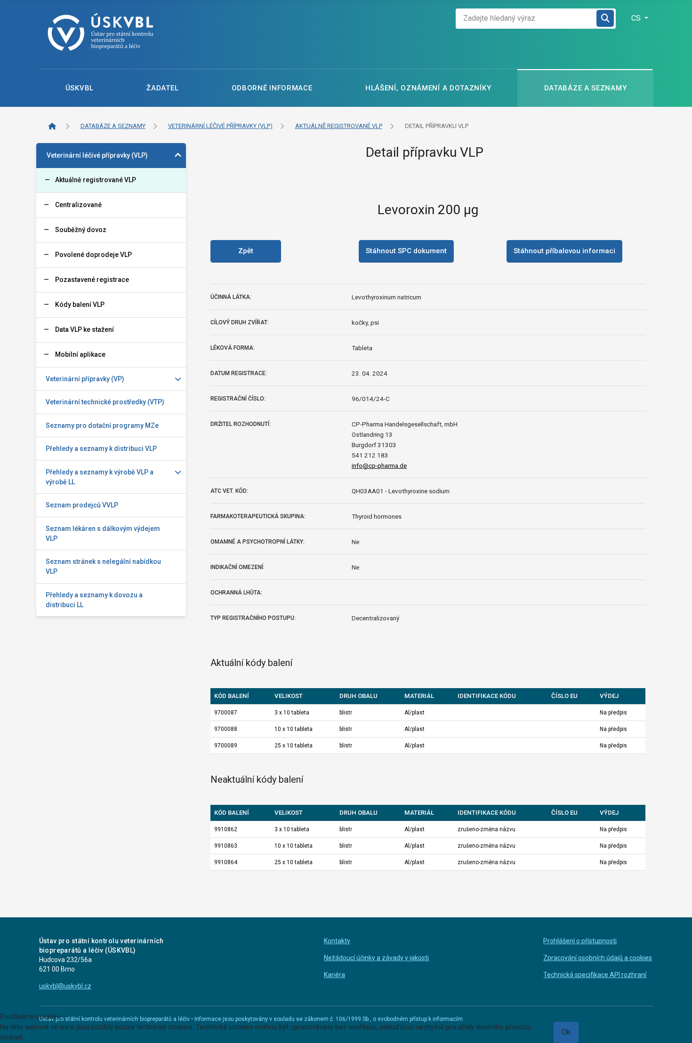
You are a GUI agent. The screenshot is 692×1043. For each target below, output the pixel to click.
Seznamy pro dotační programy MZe (102, 425)
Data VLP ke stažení (84, 329)
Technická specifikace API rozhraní (594, 975)
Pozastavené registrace (92, 279)
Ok (566, 1031)
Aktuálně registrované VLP (95, 180)
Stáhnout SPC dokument (406, 251)
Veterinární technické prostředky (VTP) (105, 402)
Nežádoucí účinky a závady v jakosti (376, 958)
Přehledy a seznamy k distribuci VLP (101, 448)
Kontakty (337, 941)
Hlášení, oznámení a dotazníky (428, 88)
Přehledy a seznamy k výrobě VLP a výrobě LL (99, 477)
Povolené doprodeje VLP (93, 254)
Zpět (245, 251)
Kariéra (334, 975)
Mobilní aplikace (80, 354)
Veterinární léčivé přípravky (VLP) (97, 155)
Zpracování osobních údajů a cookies (597, 958)
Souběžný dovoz (80, 229)
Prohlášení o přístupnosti (580, 941)
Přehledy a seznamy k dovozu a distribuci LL (94, 600)
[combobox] (526, 18)
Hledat (605, 18)
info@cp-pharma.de (379, 465)
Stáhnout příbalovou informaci (564, 251)
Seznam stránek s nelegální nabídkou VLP (103, 566)
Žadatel (162, 88)
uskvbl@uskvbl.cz (65, 986)
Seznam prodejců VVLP (82, 505)
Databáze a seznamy (585, 88)
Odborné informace (272, 88)
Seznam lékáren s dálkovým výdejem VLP (103, 533)
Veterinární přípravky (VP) (85, 379)
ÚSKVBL (79, 88)
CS (637, 18)
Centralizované (78, 205)
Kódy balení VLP (80, 304)
